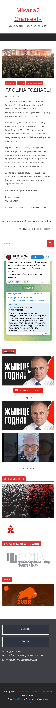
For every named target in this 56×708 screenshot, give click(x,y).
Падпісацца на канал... (30, 390)
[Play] (29, 371)
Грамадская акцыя (35, 83)
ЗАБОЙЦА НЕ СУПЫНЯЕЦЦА (34, 229)
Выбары (21, 83)
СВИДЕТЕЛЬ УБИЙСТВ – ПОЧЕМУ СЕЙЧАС (29, 221)
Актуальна (10, 83)
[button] (31, 398)
